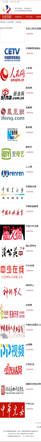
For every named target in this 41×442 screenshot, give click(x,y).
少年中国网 (10, 22)
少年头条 (29, 17)
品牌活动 (18, 17)
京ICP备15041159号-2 (14, 433)
